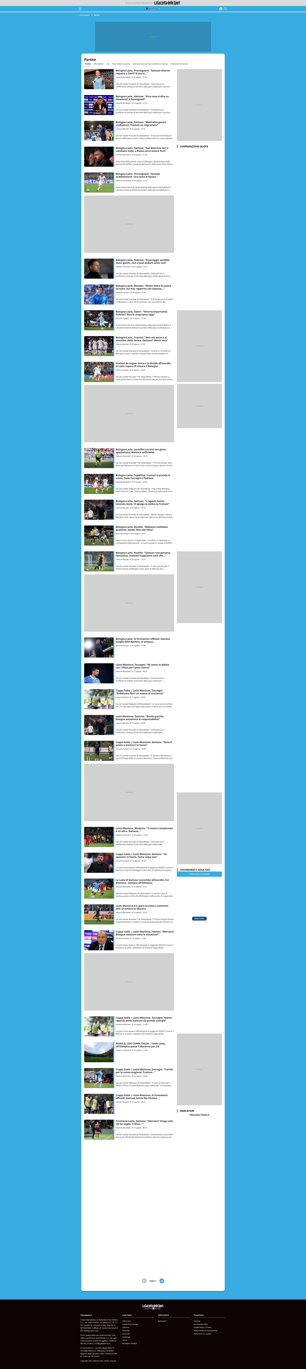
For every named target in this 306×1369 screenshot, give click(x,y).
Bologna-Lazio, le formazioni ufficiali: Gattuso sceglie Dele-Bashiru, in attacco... (143, 640)
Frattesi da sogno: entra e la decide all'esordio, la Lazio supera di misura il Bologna (144, 365)
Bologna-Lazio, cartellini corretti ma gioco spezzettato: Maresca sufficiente (141, 451)
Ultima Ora (126, 1321)
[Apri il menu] (80, 9)
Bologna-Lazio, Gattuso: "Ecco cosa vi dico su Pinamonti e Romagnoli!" (142, 98)
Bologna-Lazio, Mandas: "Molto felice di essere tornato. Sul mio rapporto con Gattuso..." (143, 287)
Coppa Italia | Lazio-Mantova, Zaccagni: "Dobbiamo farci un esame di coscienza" (140, 692)
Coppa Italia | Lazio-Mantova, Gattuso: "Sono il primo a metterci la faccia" (144, 744)
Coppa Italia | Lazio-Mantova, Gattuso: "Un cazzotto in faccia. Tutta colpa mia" (141, 855)
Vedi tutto (199, 918)
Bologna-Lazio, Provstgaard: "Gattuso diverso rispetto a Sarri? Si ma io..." (143, 72)
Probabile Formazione (179, 64)
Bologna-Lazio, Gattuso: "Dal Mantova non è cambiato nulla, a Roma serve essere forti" (142, 149)
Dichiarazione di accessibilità (205, 1330)
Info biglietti (99, 64)
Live (107, 64)
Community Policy (201, 1324)
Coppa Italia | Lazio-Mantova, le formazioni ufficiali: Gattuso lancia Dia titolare (142, 1097)
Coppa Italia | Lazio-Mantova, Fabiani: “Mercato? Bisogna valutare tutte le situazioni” (145, 933)
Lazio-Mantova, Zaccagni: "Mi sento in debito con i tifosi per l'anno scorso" (142, 666)
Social (124, 1340)
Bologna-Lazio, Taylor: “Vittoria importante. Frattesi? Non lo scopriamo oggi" (142, 313)
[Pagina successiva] (161, 1280)
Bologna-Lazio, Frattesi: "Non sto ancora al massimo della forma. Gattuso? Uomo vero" (142, 339)
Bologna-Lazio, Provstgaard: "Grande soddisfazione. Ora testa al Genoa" (138, 175)
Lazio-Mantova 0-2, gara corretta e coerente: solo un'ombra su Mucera (142, 907)
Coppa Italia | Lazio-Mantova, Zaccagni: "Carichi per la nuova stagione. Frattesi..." (144, 1071)
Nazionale (126, 1337)
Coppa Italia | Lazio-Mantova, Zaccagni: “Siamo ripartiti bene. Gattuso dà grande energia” (144, 1019)
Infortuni (126, 1327)
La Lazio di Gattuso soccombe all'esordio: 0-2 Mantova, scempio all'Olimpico (142, 881)
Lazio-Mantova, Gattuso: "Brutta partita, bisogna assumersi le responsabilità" (140, 718)
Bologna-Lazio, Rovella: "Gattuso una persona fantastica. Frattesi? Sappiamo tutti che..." (143, 554)
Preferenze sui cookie (202, 1334)
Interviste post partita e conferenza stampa (150, 64)
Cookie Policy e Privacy (203, 1327)
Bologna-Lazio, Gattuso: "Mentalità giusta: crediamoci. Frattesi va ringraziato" (141, 124)
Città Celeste (84, 15)
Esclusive (126, 1334)
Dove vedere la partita (121, 64)
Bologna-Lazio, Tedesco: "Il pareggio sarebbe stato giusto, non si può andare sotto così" (142, 261)
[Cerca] (226, 9)
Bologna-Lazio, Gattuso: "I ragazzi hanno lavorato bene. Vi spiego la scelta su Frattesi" (142, 502)
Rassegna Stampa (129, 1343)
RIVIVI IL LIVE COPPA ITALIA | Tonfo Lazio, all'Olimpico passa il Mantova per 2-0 (141, 1045)
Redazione (162, 1321)
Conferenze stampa (130, 1324)
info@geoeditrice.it (102, 1343)
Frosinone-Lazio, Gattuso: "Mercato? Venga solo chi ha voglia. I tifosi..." (144, 1122)
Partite (88, 64)
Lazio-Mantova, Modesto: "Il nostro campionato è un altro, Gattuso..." (144, 830)
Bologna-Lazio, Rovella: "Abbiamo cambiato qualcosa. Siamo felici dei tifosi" (142, 528)
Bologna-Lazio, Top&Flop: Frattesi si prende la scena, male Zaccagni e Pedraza (143, 477)
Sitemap (197, 1321)
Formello (125, 1330)
